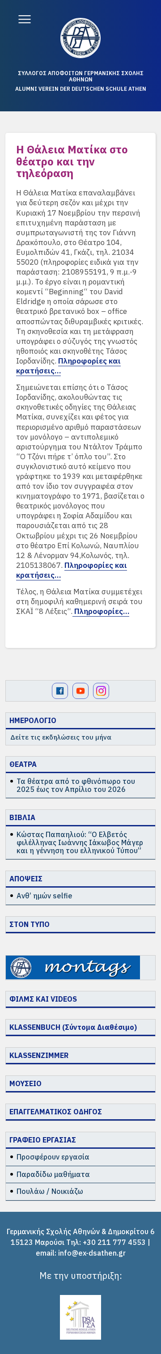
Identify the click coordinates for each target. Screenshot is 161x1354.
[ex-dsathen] (80, 38)
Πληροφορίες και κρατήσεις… (68, 366)
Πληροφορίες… (100, 611)
